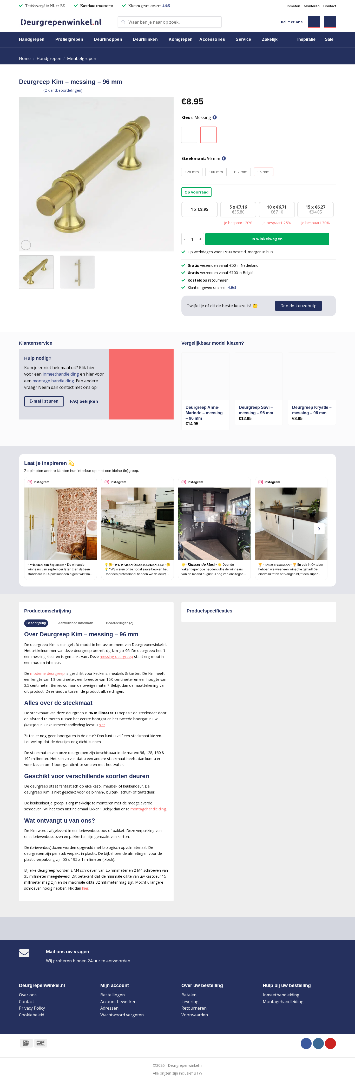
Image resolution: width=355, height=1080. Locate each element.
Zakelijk (270, 39)
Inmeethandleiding (281, 995)
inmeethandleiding (61, 374)
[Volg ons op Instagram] (318, 1043)
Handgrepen (31, 39)
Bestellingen (112, 995)
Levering (190, 1001)
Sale (329, 39)
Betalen (188, 995)
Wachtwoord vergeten (122, 1015)
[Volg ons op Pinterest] (330, 1043)
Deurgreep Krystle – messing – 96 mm (312, 410)
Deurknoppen (108, 39)
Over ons (28, 995)
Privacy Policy (32, 1008)
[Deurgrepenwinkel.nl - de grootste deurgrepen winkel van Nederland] (64, 22)
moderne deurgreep (47, 673)
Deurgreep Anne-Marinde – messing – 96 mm (204, 413)
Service (243, 39)
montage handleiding (53, 381)
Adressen (109, 1008)
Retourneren (194, 1008)
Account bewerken (118, 1001)
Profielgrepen (69, 39)
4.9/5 (166, 6)
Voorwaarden (194, 1015)
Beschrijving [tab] (36, 623)
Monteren (312, 6)
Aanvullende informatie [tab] (76, 623)
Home (25, 58)
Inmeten (293, 6)
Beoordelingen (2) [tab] (119, 623)
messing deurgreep (116, 656)
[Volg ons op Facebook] (306, 1043)
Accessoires (212, 39)
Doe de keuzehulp (298, 306)
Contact (329, 6)
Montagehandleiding (283, 1001)
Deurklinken (145, 39)
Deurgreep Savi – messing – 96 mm (256, 410)
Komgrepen (181, 39)
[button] (314, 22)
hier (102, 724)
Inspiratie (306, 39)
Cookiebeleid (31, 1015)
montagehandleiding (148, 808)
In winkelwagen (267, 238)
